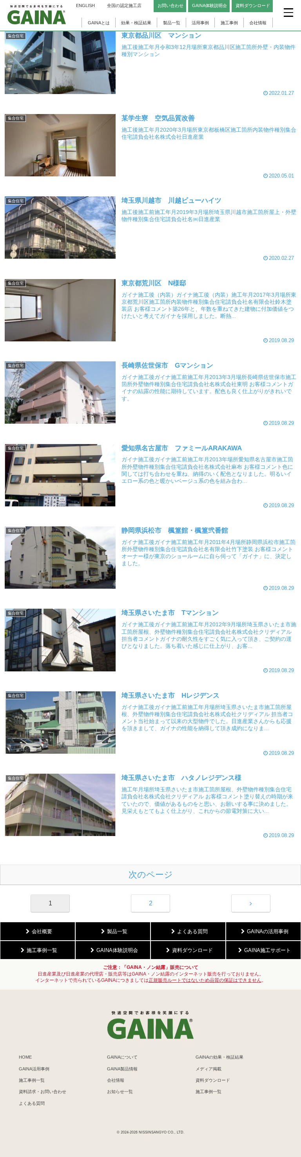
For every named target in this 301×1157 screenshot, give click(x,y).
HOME (25, 1057)
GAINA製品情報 (122, 1068)
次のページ (151, 875)
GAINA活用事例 (34, 1068)
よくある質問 (32, 1103)
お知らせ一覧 (120, 1091)
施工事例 (229, 22)
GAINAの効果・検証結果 (219, 1057)
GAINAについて (122, 1057)
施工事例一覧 (32, 1080)
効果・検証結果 (136, 22)
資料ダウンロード (213, 1080)
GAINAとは (99, 22)
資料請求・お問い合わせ (42, 1091)
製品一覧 (171, 22)
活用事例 (200, 22)
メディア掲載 (208, 1068)
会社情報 (258, 22)
